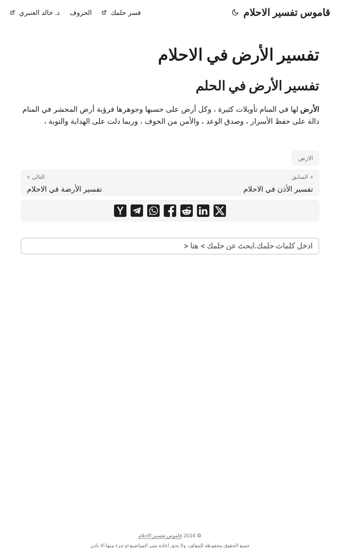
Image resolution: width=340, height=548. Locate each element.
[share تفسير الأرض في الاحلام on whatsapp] (153, 210)
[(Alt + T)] (235, 12)
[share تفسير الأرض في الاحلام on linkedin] (203, 210)
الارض (305, 157)
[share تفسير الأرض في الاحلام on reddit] (186, 210)
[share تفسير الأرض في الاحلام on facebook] (170, 210)
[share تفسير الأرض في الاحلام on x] (220, 210)
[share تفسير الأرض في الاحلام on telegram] (137, 210)
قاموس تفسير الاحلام (286, 12)
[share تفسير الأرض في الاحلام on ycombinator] (120, 210)
